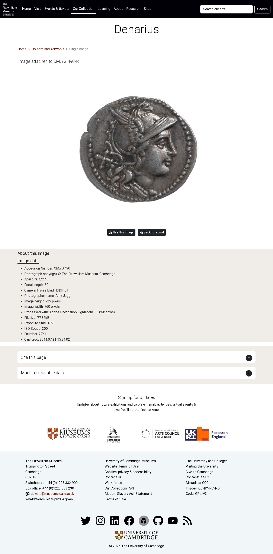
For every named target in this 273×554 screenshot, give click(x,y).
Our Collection (83, 9)
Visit (37, 9)
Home (27, 8)
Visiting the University (202, 466)
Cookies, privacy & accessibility (128, 472)
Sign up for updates (136, 397)
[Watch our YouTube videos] (173, 521)
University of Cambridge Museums (130, 461)
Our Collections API (119, 488)
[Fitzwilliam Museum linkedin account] (129, 521)
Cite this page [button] (33, 357)
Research (133, 9)
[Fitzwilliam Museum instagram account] (100, 521)
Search (262, 9)
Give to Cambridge (199, 472)
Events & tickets (57, 9)
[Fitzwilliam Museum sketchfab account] (144, 521)
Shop (147, 9)
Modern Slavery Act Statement (128, 494)
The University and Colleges (207, 461)
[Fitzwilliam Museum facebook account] (115, 521)
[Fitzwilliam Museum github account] (158, 521)
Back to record (153, 232)
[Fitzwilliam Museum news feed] (187, 521)
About (118, 9)
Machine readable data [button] (42, 372)
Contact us (113, 477)
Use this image (123, 232)
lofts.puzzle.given (59, 499)
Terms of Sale (115, 499)
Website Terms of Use (122, 466)
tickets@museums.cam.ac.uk (52, 494)
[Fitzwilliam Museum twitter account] (86, 521)
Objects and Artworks (48, 49)
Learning (104, 9)
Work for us (113, 483)
